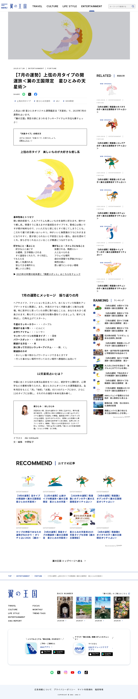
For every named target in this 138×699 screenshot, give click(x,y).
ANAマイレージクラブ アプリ (98, 648)
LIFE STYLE (70, 6)
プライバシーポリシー (65, 689)
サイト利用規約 (85, 689)
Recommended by (118, 417)
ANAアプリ (45, 647)
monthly (38, 609)
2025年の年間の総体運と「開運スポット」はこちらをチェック (48, 274)
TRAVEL (37, 6)
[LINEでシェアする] (23, 94)
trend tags (39, 613)
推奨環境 (99, 689)
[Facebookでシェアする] (35, 94)
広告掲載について (43, 689)
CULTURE (52, 6)
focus (36, 605)
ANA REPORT (15, 621)
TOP (10, 576)
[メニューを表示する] (4, 5)
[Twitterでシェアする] (29, 94)
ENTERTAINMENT (91, 6)
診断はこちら (24, 140)
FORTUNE (38, 576)
